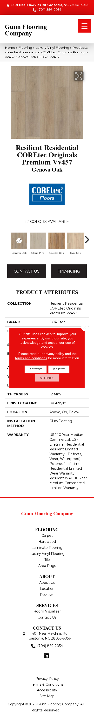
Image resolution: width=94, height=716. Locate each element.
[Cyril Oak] (75, 240)
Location (47, 588)
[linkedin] (46, 656)
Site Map (47, 696)
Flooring (25, 47)
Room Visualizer (47, 611)
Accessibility (47, 690)
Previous (7, 237)
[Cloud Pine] (37, 240)
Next (86, 237)
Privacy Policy (47, 678)
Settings (47, 378)
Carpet (47, 535)
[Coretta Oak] (56, 240)
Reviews (47, 594)
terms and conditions (31, 358)
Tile (47, 560)
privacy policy (54, 354)
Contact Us (27, 271)
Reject (59, 369)
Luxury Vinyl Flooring (52, 47)
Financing (69, 271)
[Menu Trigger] (84, 26)
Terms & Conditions (47, 684)
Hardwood (47, 541)
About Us (47, 582)
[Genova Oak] (19, 240)
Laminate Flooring (47, 547)
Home (10, 47)
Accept (35, 369)
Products (80, 47)
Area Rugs (47, 566)
